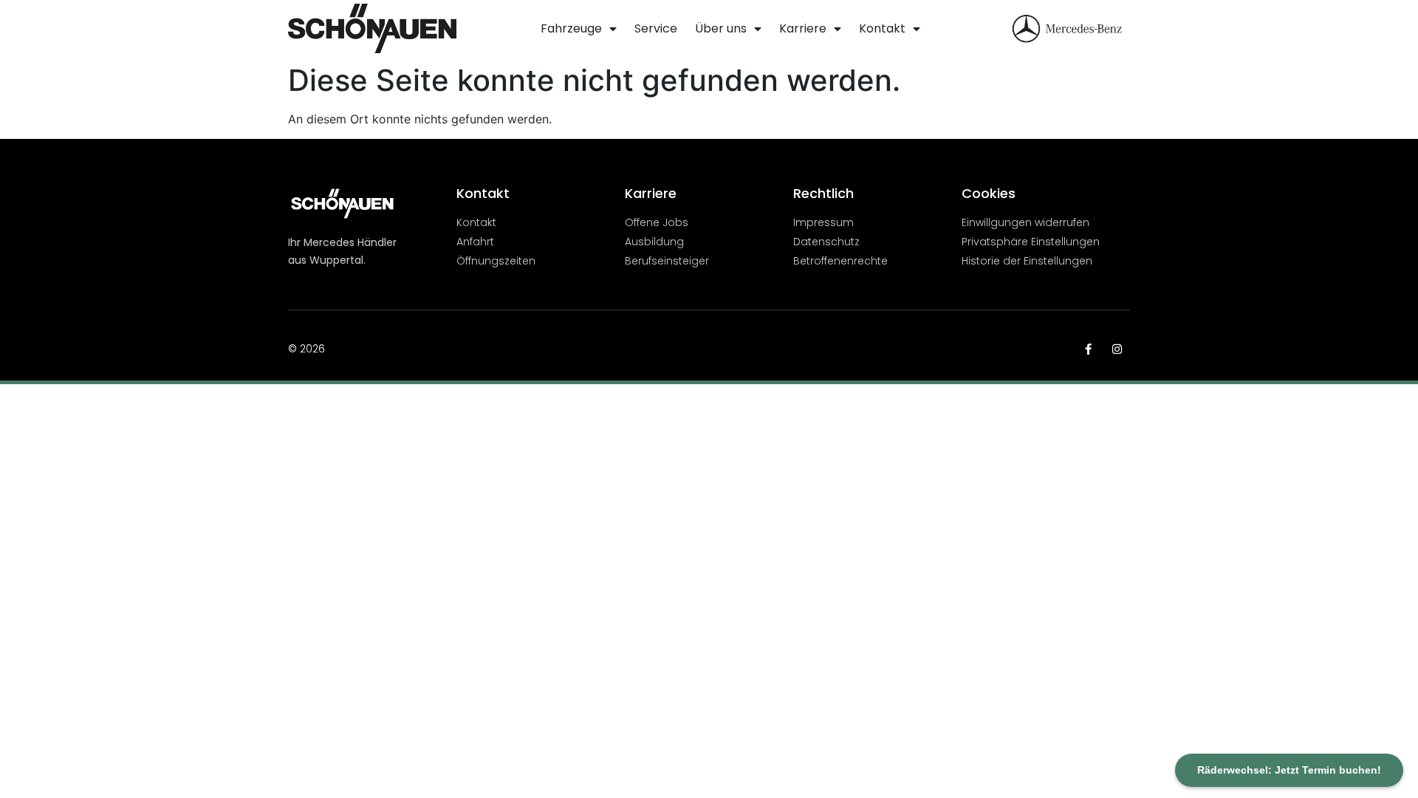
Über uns (721, 28)
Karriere (802, 28)
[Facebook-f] (1088, 349)
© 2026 (306, 348)
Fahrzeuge (571, 28)
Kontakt (882, 28)
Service (655, 28)
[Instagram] (1117, 349)
